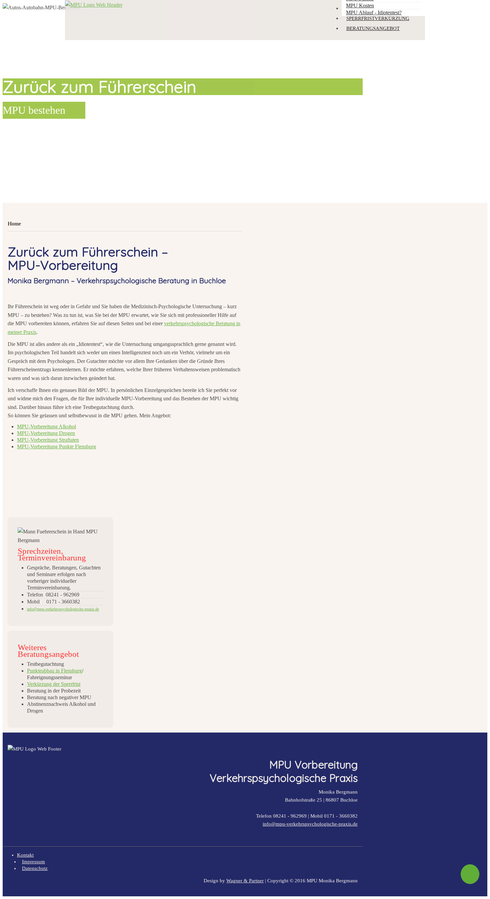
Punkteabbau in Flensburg (54, 670)
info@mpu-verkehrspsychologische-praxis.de (310, 824)
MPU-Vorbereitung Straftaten (48, 440)
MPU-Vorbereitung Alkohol (46, 426)
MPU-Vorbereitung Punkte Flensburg (56, 446)
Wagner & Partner (245, 880)
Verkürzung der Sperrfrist (53, 684)
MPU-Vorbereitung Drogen (46, 433)
